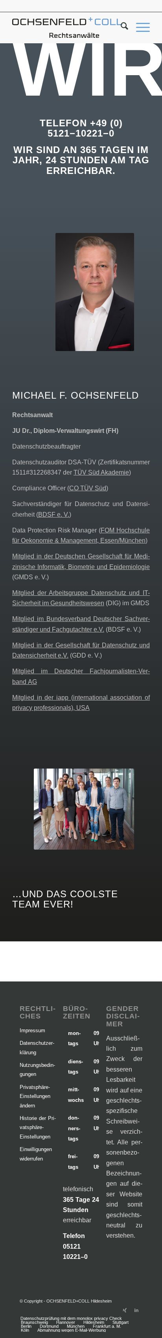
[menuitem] (120, 27)
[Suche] (120, 27)
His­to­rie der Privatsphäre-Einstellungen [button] (38, 1127)
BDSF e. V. (53, 514)
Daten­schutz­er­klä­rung (37, 1047)
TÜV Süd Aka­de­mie (101, 472)
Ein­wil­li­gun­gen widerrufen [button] (36, 1153)
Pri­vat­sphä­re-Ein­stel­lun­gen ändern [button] (35, 1096)
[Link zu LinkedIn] (136, 1310)
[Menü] (139, 27)
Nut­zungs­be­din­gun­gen (37, 1069)
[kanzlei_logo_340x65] (67, 27)
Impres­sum (32, 1030)
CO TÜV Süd (87, 488)
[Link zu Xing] (125, 1310)
